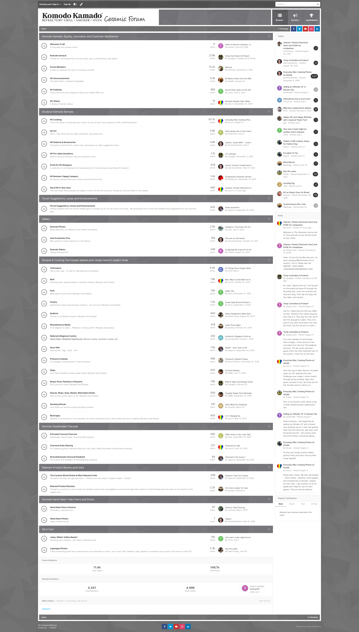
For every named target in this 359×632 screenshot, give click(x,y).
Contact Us (42, 628)
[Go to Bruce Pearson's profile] (220, 360)
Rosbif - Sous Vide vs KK (236, 348)
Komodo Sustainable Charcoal (60, 426)
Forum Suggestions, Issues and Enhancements (69, 198)
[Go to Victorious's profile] (279, 100)
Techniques (55, 268)
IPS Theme (42, 625)
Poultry (53, 302)
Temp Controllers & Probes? (237, 56)
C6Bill (230, 373)
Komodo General (58, 55)
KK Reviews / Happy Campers (64, 176)
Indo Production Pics (60, 238)
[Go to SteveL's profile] (279, 142)
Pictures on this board (235, 238)
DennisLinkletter (235, 145)
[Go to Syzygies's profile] (220, 57)
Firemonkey (288, 51)
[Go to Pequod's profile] (279, 193)
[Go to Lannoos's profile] (220, 508)
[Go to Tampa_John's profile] (279, 245)
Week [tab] (281, 504)
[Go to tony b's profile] (220, 102)
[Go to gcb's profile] (279, 118)
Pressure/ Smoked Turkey (236, 359)
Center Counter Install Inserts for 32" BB (243, 165)
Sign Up (67, 4)
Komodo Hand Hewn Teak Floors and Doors (68, 499)
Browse (279, 20)
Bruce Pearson (234, 361)
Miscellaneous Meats (60, 325)
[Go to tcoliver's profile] (220, 45)
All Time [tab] (314, 504)
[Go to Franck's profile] (220, 250)
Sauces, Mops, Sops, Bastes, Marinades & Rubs (72, 393)
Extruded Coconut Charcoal (63, 434)
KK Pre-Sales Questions (61, 153)
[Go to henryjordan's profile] (220, 337)
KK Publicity (56, 89)
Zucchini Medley (232, 370)
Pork (52, 290)
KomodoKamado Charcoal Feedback (67, 457)
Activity (294, 20)
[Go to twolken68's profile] (279, 88)
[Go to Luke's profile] (220, 435)
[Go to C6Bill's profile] (220, 371)
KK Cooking (56, 119)
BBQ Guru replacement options (297, 108)
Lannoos (231, 510)
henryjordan (233, 339)
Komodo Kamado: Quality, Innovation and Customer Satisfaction (80, 36)
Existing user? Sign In (49, 4)
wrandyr (231, 407)
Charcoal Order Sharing (61, 445)
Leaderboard (311, 20)
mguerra (231, 210)
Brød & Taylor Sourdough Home (239, 382)
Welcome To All (57, 44)
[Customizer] (75, 4)
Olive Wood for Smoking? (236, 404)
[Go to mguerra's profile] (220, 208)
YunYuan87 (255, 589)
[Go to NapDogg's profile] (279, 163)
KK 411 (53, 131)
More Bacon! (289, 162)
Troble (286, 174)
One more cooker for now (236, 488)
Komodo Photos (57, 227)
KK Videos (55, 101)
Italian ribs (229, 291)
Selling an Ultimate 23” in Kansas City (300, 414)
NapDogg (287, 165)
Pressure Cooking (58, 359)
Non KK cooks (231, 549)
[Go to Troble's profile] (279, 172)
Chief (230, 271)
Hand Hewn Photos (59, 518)
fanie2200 (232, 134)
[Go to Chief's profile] (220, 269)
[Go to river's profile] (220, 228)
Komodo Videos (57, 249)
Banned (228, 67)
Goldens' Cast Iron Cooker (236, 475)
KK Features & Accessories (63, 142)
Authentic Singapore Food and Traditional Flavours (247, 336)
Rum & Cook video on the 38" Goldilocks (242, 90)
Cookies (52, 628)
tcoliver (231, 47)
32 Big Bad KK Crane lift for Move (239, 250)
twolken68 (288, 92)
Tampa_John (291, 250)
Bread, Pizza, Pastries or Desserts (66, 381)
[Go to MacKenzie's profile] (220, 177)
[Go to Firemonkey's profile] (279, 43)
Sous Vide (55, 347)
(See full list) (264, 601)
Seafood (54, 313)
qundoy (231, 327)
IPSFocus (53, 625)
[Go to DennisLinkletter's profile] (220, 143)
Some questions (232, 207)
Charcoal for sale (232, 446)
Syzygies (232, 58)
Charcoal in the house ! (235, 457)
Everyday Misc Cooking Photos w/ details (243, 120)
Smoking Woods (58, 404)
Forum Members (58, 67)
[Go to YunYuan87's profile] (245, 588)
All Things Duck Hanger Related (239, 268)
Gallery (46, 219)
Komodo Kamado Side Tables (237, 101)
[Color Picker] (81, 4)
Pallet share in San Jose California (240, 434)
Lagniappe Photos (58, 548)
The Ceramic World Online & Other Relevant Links (73, 475)
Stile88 (231, 81)
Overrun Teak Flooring (235, 507)
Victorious (287, 101)
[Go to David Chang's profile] (220, 314)
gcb (284, 123)
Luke (230, 437)
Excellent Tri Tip (290, 153)
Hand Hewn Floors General (63, 507)
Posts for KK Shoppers (61, 165)
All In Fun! (48, 529)
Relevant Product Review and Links (63, 467)
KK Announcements (59, 78)
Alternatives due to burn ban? (238, 131)
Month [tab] (291, 504)
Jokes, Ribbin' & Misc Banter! (64, 537)
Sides (52, 370)
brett (285, 111)
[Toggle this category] (269, 36)
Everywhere (307, 4)
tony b (230, 104)
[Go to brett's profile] (279, 109)
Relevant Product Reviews (62, 486)
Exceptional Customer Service (238, 177)
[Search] (318, 4)
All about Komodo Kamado (58, 111)
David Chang (233, 316)
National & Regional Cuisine (63, 336)
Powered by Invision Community (308, 626)
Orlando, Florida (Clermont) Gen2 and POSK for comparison (251, 188)
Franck (231, 252)
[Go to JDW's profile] (279, 184)
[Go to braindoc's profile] (220, 68)
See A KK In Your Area (60, 187)
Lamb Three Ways (233, 325)
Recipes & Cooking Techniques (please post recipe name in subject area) (85, 260)
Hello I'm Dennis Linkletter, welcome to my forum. (247, 44)
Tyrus (230, 92)
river (230, 229)
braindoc (231, 70)
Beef (52, 279)
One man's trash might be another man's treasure (247, 537)
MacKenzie (232, 179)
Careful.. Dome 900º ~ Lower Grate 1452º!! (244, 142)
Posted (302, 227)
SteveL (286, 147)
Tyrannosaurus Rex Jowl (294, 204)
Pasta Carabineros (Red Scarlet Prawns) (242, 314)
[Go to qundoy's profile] (220, 326)
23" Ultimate (230, 154)
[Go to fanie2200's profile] (220, 132)
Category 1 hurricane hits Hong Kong (241, 227)
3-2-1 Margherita (232, 416)
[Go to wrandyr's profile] (220, 405)
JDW (285, 186)
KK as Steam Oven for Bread (296, 192)
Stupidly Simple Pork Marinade (238, 393)
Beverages (55, 415)
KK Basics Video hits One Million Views (242, 78)
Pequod (286, 195)
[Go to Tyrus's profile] (220, 91)
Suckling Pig (288, 183)
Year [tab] (303, 504)
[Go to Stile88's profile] (220, 79)
